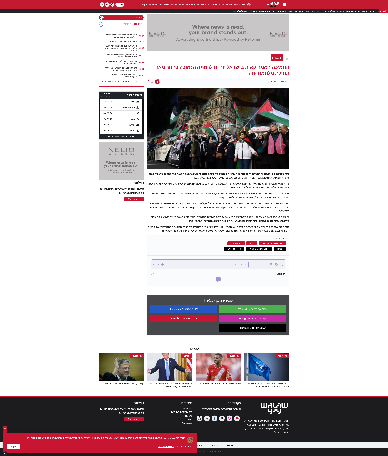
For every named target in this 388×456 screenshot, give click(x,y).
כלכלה (174, 4)
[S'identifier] (107, 4)
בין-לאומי (205, 4)
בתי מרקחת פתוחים (181, 412)
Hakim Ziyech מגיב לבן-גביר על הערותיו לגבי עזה (219, 383)
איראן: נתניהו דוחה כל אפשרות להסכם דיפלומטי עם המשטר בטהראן (121, 36)
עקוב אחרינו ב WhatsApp (252, 309)
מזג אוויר (187, 408)
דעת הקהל (236, 243)
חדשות (229, 4)
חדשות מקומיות (192, 4)
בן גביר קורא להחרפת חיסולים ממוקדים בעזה (124, 383)
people (144, 4)
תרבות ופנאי (164, 4)
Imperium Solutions (198, 452)
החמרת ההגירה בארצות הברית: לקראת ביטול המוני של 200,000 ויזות (121, 69)
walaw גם (187, 423)
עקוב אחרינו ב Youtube (184, 318)
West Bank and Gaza (259, 249)
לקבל (13, 446)
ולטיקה (214, 4)
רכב (243, 4)
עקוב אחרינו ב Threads (253, 327)
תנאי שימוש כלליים (166, 446)
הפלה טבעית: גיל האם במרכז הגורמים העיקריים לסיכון (121, 75)
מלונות (188, 415)
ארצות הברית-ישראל (272, 243)
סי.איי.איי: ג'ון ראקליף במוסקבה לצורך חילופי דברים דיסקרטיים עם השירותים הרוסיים (121, 48)
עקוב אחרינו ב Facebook (184, 309)
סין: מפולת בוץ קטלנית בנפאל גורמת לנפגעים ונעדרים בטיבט (122, 56)
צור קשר (198, 445)
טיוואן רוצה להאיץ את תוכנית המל (123, 41)
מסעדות (188, 419)
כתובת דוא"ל (134, 199)
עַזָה (252, 243)
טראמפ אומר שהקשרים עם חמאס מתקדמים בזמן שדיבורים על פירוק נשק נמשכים (171, 385)
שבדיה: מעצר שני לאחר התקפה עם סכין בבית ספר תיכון (120, 62)
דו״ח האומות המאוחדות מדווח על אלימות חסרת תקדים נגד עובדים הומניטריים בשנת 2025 (268, 385)
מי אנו (230, 445)
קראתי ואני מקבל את (175, 446)
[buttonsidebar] (284, 4)
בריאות (237, 4)
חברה (221, 4)
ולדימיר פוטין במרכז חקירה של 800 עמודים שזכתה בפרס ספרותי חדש (119, 82)
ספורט (181, 4)
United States (234, 249)
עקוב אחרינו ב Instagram (252, 318)
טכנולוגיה (153, 4)
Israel (279, 249)
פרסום (214, 445)
